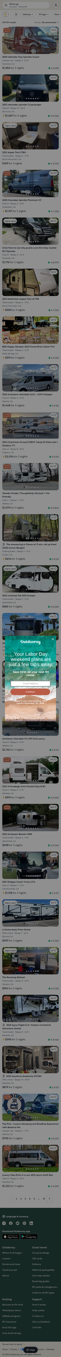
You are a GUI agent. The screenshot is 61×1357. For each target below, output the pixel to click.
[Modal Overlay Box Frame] (30, 678)
